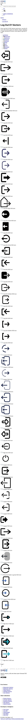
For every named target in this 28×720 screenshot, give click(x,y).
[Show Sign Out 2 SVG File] (6, 658)
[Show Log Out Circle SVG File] (6, 219)
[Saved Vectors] (4, 9)
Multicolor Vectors (8, 688)
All (5, 35)
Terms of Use (4, 718)
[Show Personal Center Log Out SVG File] (6, 573)
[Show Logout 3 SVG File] (6, 365)
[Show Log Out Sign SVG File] (6, 206)
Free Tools (6, 709)
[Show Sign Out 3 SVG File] (6, 634)
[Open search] (4, 11)
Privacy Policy (11, 718)
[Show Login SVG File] (6, 609)
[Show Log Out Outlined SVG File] (6, 109)
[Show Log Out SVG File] (6, 60)
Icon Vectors (6, 692)
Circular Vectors (7, 699)
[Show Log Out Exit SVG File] (6, 96)
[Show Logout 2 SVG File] (6, 390)
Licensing (17, 718)
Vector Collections (8, 13)
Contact (22, 718)
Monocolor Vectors (8, 687)
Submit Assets (7, 704)
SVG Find (5, 715)
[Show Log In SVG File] (6, 426)
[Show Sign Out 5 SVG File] (6, 622)
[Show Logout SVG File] (6, 353)
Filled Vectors (6, 690)
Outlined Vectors (7, 691)
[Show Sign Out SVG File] (6, 451)
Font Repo (5, 713)
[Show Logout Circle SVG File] (6, 597)
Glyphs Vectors (7, 698)
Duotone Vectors (7, 701)
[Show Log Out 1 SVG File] (6, 84)
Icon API (5, 711)
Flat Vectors (6, 702)
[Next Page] (2, 666)
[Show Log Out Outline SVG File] (6, 292)
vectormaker (6, 712)
